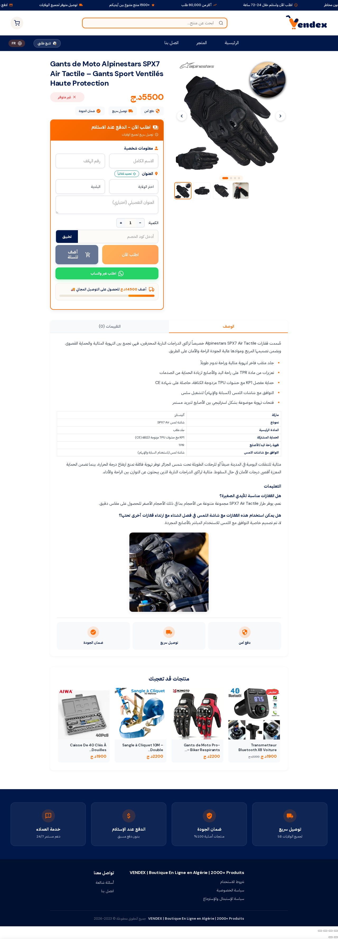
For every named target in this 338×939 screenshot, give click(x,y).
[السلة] (17, 23)
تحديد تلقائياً (125, 173)
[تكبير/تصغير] (336, 931)
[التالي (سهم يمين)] (330, 937)
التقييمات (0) (110, 326)
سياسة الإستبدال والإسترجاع (223, 898)
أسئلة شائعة (105, 882)
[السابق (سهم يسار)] (336, 937)
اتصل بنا (172, 42)
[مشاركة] (325, 931)
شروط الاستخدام (232, 881)
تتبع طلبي (44, 43)
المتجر (201, 42)
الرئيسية (232, 42)
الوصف (228, 326)
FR (14, 43)
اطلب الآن (130, 254)
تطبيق (67, 236)
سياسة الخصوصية (230, 890)
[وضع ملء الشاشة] (330, 931)
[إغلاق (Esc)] (320, 931)
